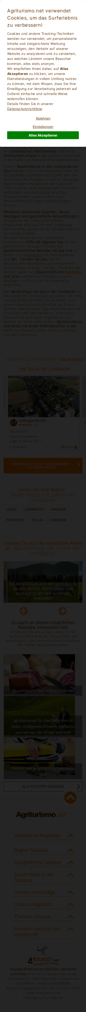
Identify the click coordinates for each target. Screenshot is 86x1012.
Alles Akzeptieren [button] (43, 135)
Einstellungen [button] (43, 127)
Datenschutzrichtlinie (24, 109)
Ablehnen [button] (43, 118)
